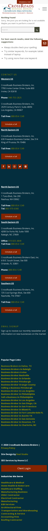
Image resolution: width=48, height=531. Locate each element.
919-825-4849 (14, 240)
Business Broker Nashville (15, 375)
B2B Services (7, 504)
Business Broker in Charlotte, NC (18, 425)
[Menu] (43, 9)
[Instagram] (14, 166)
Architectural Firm (11, 507)
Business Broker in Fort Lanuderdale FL (22, 412)
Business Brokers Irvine (13, 372)
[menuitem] (25, 2)
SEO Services (7, 460)
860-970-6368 (12, 208)
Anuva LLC (22, 460)
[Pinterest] (25, 166)
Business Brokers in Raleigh (16, 369)
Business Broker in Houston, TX (18, 422)
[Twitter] (20, 166)
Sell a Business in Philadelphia (17, 397)
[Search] (38, 9)
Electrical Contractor (12, 498)
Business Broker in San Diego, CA (18, 403)
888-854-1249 (17, 116)
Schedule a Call (25, 2)
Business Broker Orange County (18, 384)
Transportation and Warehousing (19, 510)
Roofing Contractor (11, 519)
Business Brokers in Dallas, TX (16, 366)
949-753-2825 (15, 97)
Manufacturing (9, 501)
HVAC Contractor (10, 495)
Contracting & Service (13, 513)
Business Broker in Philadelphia (18, 394)
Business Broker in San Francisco (18, 406)
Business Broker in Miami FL (16, 409)
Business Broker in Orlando (15, 378)
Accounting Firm (10, 516)
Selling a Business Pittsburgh (16, 387)
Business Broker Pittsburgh (16, 381)
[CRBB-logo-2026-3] (19, 9)
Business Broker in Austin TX (16, 415)
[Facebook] (3, 166)
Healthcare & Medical (12, 482)
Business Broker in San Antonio (18, 418)
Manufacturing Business (14, 491)
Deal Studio (22, 454)
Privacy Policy (8, 448)
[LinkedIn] (9, 166)
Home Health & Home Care (15, 485)
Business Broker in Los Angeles (18, 390)
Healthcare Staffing (11, 488)
